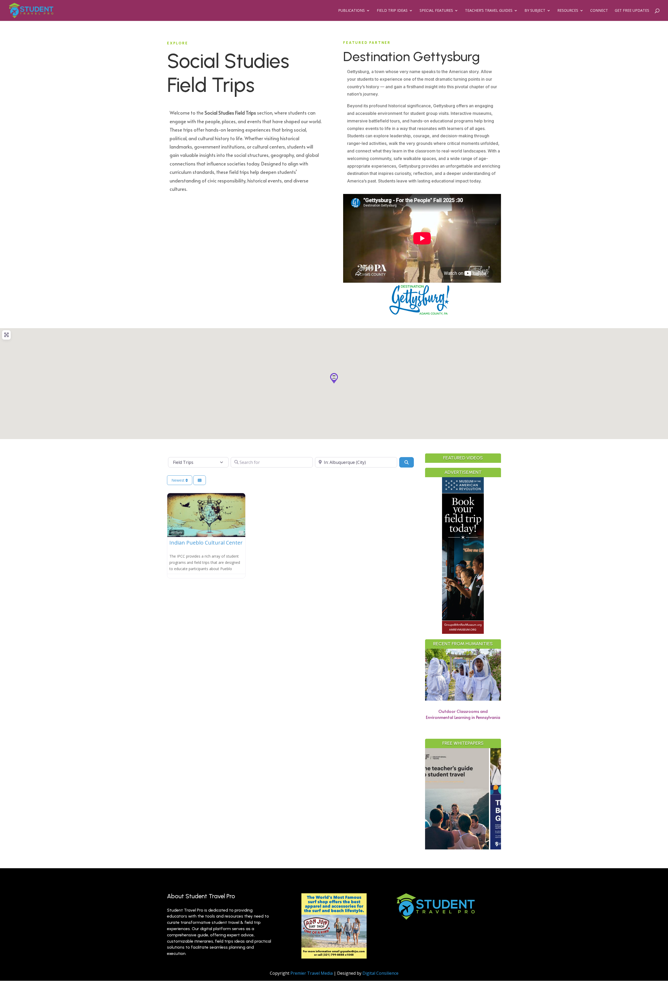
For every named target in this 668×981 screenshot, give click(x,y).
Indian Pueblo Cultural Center (206, 542)
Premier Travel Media (311, 973)
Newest (178, 480)
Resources (567, 11)
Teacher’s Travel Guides (488, 11)
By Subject (534, 11)
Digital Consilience (380, 973)
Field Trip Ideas (392, 11)
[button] (334, 378)
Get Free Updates (632, 11)
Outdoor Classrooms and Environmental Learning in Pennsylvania (463, 714)
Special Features (436, 11)
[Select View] (199, 480)
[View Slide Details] (493, 798)
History (176, 532)
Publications (351, 11)
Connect (599, 11)
